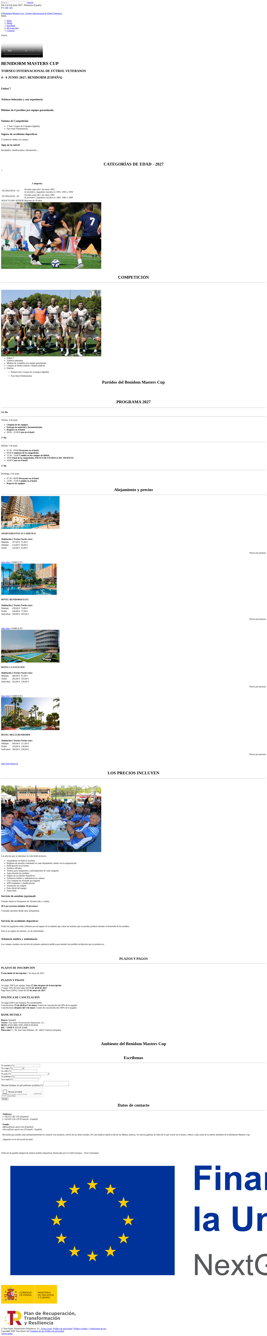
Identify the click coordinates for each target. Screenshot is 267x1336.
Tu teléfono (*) (7, 1076)
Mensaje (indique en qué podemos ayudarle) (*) (22, 1085)
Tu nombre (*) (7, 1065)
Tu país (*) (6, 1074)
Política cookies (80, 1328)
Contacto (11, 30)
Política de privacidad (62, 1328)
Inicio (9, 20)
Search (30, 2)
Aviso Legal (46, 1328)
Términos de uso (37, 1331)
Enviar (4, 1099)
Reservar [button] (14, 764)
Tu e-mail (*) (7, 1079)
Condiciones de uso (97, 1328)
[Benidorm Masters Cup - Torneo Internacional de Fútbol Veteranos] (31, 13)
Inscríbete (11, 25)
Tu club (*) (6, 1071)
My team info (12, 28)
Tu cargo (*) (6, 1068)
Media (9, 23)
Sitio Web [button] (5, 562)
